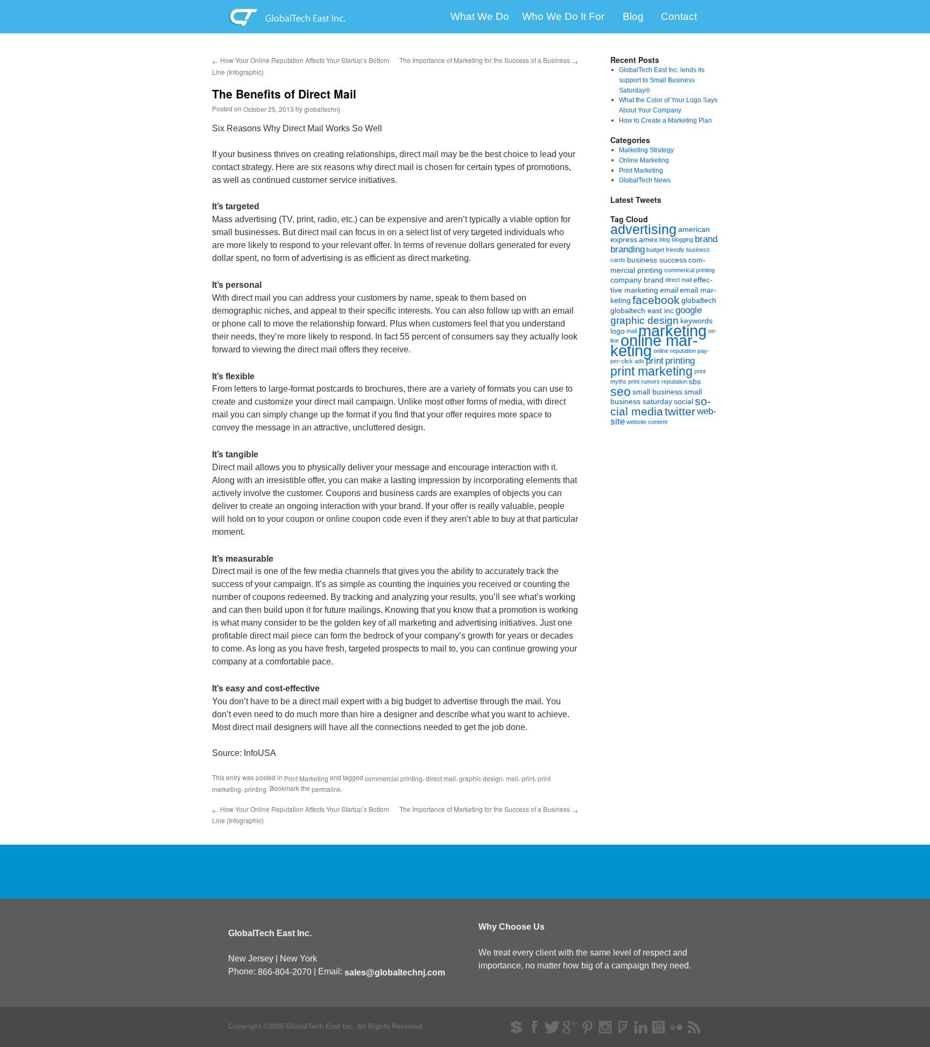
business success (657, 260)
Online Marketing (644, 160)
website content (646, 422)
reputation (674, 381)
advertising (643, 229)
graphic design (481, 778)
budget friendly (665, 249)
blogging (682, 239)
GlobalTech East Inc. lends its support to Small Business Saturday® (661, 80)
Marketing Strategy (646, 150)
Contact (679, 17)
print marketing (651, 371)
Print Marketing (306, 778)
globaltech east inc (642, 310)
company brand (637, 279)
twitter (680, 411)
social (683, 401)
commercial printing (393, 778)
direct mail (441, 778)
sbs (695, 381)
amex (648, 239)
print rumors (644, 381)
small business (657, 391)
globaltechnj (322, 109)
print (528, 778)
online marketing (654, 345)
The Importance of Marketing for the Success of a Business (488, 60)
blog (664, 239)
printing (255, 789)
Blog (633, 17)
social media (660, 406)
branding (627, 249)
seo (620, 391)
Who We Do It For (563, 17)
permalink (326, 789)
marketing (672, 330)
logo (617, 330)
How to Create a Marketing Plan (665, 120)
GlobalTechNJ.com (307, 16)
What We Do (479, 17)
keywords (696, 320)
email (669, 290)
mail (512, 778)
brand (706, 239)
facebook (656, 300)
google (688, 310)
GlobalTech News (645, 180)
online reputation (674, 351)
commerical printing (689, 269)
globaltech (698, 300)
